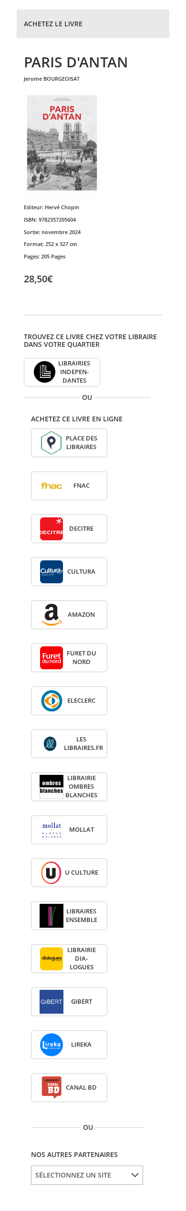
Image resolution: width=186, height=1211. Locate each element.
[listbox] (87, 1175)
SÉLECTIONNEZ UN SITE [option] (73, 1174)
